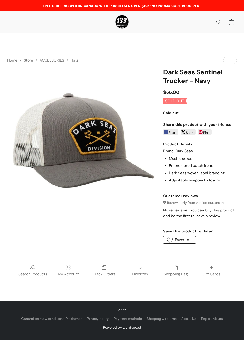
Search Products (32, 274)
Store (28, 60)
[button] (122, 22)
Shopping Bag (176, 274)
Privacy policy (98, 319)
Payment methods (127, 319)
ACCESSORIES (52, 60)
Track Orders (104, 274)
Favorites (140, 274)
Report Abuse (212, 319)
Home (12, 60)
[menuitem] (226, 60)
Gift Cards (211, 274)
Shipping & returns (162, 319)
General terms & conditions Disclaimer (51, 319)
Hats (75, 60)
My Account (68, 274)
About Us (188, 319)
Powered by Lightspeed (122, 327)
